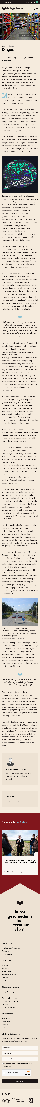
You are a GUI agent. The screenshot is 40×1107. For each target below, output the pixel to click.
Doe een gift (6, 951)
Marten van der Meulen (14, 55)
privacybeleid (7, 1066)
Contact (5, 978)
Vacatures (5, 981)
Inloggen (29, 2)
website (20, 776)
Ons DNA (5, 965)
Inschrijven (20, 1081)
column (11, 46)
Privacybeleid (6, 1004)
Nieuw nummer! (7, 2)
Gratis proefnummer (9, 1028)
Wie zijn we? (6, 968)
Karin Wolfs (7, 872)
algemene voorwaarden (22, 1063)
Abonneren (6, 1021)
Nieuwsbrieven (7, 995)
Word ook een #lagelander (11, 948)
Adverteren (6, 1025)
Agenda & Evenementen (10, 998)
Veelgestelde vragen (9, 992)
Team (9, 975)
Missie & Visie (6, 971)
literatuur (20, 924)
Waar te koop (6, 1018)
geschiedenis (20, 916)
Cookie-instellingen (8, 1007)
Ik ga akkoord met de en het (18, 1065)
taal (20, 920)
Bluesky (29, 776)
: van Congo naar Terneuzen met (20, 861)
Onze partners (7, 954)
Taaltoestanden (7, 61)
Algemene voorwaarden (10, 1001)
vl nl (20, 929)
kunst (20, 911)
